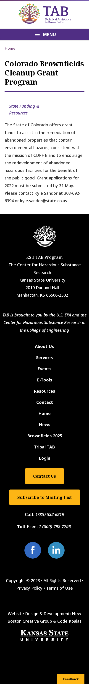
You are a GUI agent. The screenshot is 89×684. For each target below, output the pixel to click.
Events (44, 368)
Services (44, 357)
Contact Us (44, 476)
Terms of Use (59, 588)
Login (44, 458)
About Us (44, 346)
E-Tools (44, 380)
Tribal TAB (44, 447)
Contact (44, 402)
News (44, 424)
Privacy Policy (29, 588)
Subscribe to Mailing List (44, 497)
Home (10, 48)
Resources (44, 391)
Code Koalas (69, 621)
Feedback (71, 679)
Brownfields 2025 (44, 435)
